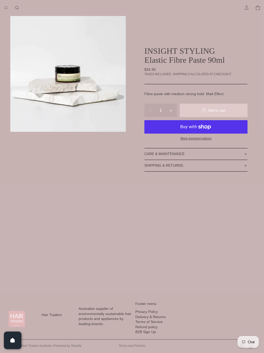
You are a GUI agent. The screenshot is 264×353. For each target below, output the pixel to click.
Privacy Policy (146, 312)
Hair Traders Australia (36, 346)
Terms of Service (149, 322)
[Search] (17, 7)
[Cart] (257, 7)
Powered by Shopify (67, 346)
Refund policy (146, 327)
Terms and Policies (132, 346)
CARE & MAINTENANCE (164, 154)
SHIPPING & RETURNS (163, 165)
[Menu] (6, 8)
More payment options (196, 138)
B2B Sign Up (145, 332)
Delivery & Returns (150, 317)
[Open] (12, 340)
